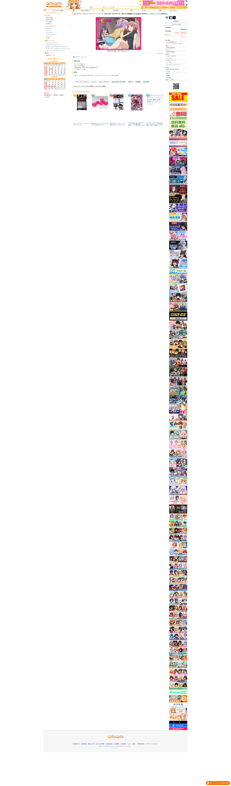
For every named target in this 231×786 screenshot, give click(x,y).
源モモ (168, 73)
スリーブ (83, 57)
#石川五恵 (146, 82)
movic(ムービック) (171, 60)
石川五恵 (168, 77)
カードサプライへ (52, 13)
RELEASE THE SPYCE (172, 69)
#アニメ (94, 82)
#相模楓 (138, 82)
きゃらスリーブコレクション (174, 64)
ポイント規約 (131, 744)
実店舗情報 (109, 744)
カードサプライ (52, 26)
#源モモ (130, 82)
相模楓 (168, 75)
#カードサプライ (104, 82)
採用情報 (117, 744)
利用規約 (123, 744)
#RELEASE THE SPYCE (119, 82)
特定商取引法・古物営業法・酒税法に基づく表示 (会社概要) (88, 744)
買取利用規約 (140, 744)
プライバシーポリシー (152, 744)
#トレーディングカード (82, 82)
